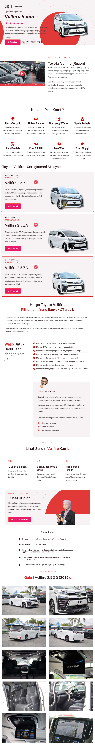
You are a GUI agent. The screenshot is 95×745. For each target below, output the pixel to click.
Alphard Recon (13, 509)
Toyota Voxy (31, 509)
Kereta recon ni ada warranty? (34, 544)
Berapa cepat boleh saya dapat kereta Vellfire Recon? (44, 539)
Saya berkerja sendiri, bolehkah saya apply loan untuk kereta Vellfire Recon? (46, 558)
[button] (47, 539)
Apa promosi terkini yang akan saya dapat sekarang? (43, 565)
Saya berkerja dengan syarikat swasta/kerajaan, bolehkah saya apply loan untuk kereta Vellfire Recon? (47, 551)
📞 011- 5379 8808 (32, 42)
